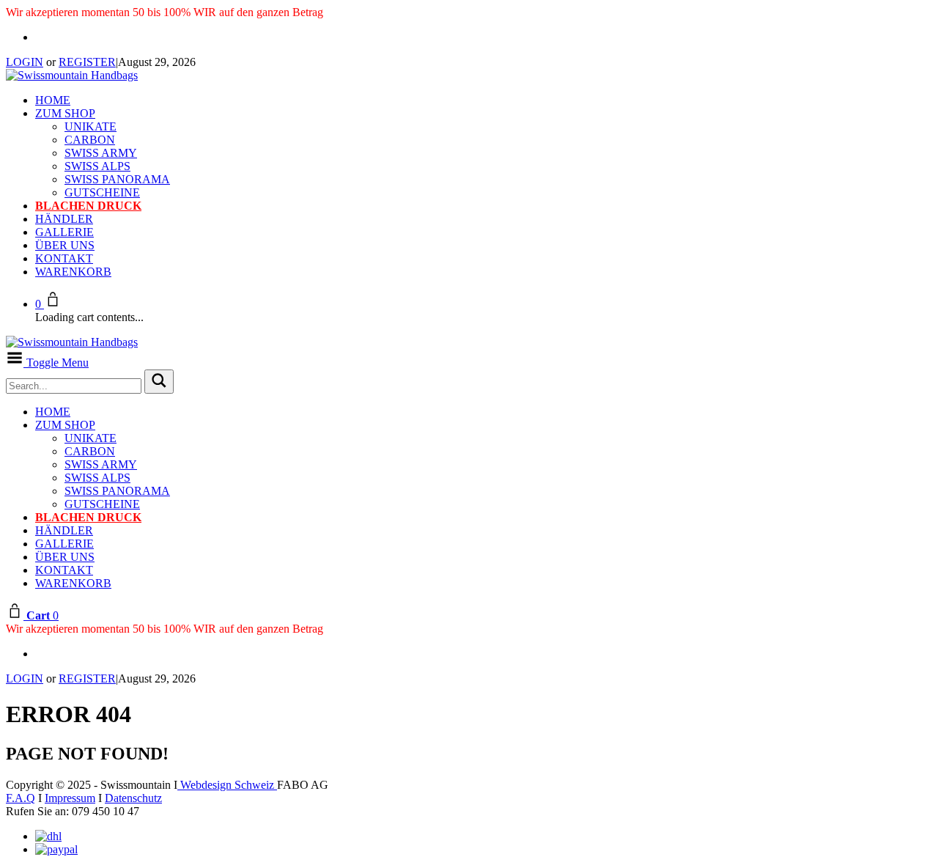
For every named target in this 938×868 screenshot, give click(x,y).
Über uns (65, 245)
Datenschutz (133, 798)
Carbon (89, 139)
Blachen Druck (88, 205)
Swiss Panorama (117, 179)
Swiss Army (100, 153)
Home (52, 100)
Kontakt (64, 258)
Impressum (70, 798)
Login (24, 62)
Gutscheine (102, 192)
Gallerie (64, 232)
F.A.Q (20, 798)
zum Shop (65, 113)
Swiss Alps (97, 166)
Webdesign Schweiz (227, 785)
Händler (64, 219)
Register (87, 62)
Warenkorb (73, 271)
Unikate (90, 126)
